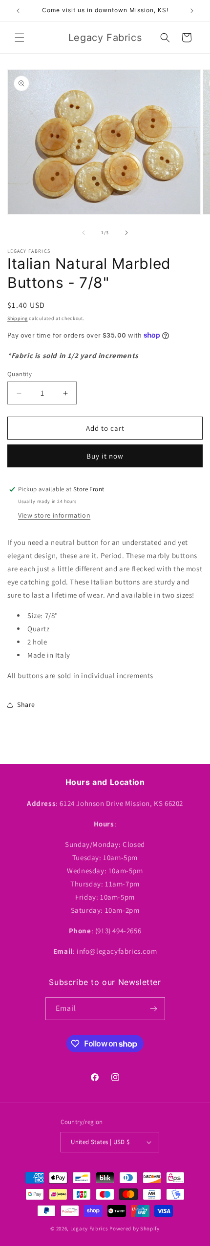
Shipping (17, 318)
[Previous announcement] (18, 10)
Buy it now (105, 456)
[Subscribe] (154, 1008)
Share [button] (26, 704)
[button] (19, 37)
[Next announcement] (192, 10)
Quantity (19, 374)
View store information (54, 515)
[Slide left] (83, 232)
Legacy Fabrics (89, 1228)
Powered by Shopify (134, 1228)
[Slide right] (126, 232)
